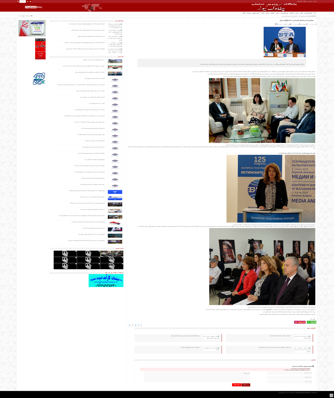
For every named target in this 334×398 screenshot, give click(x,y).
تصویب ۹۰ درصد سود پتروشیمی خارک (97, 103)
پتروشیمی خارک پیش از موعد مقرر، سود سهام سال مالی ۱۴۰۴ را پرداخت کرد (89, 166)
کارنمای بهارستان (308, 13)
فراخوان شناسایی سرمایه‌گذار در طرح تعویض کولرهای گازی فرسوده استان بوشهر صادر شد (87, 24)
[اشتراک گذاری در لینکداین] (129, 325)
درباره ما (315, 1)
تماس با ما (309, 1)
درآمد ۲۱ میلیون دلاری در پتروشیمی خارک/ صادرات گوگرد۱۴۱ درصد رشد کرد (89, 122)
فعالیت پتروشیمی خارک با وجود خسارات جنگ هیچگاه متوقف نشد (91, 134)
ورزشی (267, 13)
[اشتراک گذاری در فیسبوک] (141, 325)
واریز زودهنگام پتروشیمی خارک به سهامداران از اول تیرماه (93, 178)
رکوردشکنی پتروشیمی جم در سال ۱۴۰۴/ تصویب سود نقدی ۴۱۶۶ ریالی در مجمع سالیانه (87, 203)
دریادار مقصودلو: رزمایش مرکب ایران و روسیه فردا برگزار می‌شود (185, 336)
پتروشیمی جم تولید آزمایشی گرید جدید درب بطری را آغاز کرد (92, 197)
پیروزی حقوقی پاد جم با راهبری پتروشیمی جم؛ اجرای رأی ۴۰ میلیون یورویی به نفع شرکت (87, 190)
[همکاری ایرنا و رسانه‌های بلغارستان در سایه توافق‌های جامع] (262, 143)
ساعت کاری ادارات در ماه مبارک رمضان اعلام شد (280, 336)
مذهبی (277, 13)
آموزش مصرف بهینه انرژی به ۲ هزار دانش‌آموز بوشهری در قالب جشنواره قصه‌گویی (88, 30)
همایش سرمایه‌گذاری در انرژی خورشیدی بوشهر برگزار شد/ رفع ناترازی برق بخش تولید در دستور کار (85, 42)
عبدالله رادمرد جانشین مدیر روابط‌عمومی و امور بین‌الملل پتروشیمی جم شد (90, 72)
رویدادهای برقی (284, 13)
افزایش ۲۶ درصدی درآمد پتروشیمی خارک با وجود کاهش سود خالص (91, 91)
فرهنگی (272, 13)
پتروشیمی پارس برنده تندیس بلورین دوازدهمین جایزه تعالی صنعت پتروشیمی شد (88, 222)
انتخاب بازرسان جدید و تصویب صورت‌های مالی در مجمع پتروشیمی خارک (90, 172)
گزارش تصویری (255, 13)
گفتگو (244, 13)
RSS (304, 1)
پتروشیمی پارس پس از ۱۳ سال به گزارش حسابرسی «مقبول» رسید (91, 234)
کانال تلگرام (299, 1)
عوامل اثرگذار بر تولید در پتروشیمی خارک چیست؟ (95, 141)
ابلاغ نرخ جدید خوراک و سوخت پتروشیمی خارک (95, 78)
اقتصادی (292, 13)
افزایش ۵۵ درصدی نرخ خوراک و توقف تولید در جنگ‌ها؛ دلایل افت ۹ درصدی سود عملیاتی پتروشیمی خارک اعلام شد (81, 85)
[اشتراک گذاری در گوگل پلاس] (132, 325)
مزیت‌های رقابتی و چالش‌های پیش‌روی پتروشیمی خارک (93, 128)
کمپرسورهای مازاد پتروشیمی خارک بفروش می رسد (94, 159)
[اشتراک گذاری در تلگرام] (135, 325)
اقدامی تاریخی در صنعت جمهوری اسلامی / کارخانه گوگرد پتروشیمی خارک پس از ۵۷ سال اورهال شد (84, 116)
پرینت (284, 24)
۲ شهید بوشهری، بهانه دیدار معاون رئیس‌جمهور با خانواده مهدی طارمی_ (293, 16)
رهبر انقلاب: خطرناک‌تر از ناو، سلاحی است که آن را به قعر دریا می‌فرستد (275, 347)
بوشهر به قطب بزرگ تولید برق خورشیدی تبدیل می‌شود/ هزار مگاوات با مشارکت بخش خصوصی (85, 49)
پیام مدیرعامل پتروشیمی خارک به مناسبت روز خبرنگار (94, 60)
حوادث (262, 13)
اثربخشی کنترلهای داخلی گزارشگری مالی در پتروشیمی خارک (92, 97)
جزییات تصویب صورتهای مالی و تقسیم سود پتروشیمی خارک (92, 184)
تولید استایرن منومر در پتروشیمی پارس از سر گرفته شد (94, 228)
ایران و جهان (303, 24)
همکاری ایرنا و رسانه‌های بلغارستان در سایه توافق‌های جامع (296, 20)
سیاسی (297, 13)
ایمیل (289, 24)
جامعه (301, 13)
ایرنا (310, 76)
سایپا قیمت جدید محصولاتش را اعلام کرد (190, 347)
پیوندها (248, 13)
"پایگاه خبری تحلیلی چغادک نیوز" (304, 392)
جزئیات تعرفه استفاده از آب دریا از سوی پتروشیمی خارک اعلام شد (91, 153)
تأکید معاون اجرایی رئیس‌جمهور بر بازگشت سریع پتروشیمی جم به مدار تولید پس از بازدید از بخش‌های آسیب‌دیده (82, 215)
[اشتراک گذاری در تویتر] (138, 325)
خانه (315, 13)
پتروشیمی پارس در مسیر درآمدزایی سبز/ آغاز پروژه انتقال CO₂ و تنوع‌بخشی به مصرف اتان (86, 240)
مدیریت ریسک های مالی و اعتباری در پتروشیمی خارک (93, 147)
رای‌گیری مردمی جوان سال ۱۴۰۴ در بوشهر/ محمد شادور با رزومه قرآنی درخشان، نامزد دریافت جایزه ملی (84, 66)
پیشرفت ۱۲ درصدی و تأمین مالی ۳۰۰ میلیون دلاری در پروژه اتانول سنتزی (90, 110)
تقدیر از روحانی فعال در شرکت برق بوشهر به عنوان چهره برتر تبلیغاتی (91, 36)
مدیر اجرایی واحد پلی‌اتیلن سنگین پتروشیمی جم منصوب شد (92, 209)
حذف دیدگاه (237, 385)
